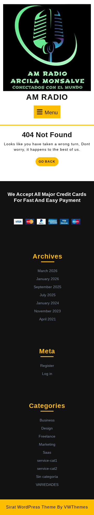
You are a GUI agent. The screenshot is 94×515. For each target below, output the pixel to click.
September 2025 (47, 287)
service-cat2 (47, 468)
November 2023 (47, 311)
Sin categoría (47, 476)
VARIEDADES (47, 485)
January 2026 (47, 279)
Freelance (47, 436)
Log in (47, 374)
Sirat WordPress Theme (31, 507)
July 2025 (48, 295)
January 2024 (47, 303)
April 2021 (47, 319)
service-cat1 (47, 460)
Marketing (47, 444)
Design (47, 428)
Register (47, 366)
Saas (47, 452)
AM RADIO (47, 97)
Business (47, 420)
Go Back (48, 160)
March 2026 (47, 271)
